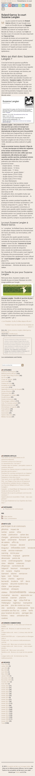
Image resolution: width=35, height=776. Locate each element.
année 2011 (5, 713)
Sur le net (4, 377)
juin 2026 (4, 668)
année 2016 (5, 703)
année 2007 (5, 721)
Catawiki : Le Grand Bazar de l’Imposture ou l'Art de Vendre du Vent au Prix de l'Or (17, 490)
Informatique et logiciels (9, 407)
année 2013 (5, 709)
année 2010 (5, 715)
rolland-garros (26, 330)
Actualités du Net (6, 385)
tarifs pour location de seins (17, 611)
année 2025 (5, 686)
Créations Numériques (8, 371)
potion (11, 532)
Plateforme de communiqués (14, 509)
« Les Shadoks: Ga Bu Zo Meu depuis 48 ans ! (16, 321)
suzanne (14, 330)
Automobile (5, 413)
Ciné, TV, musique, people (9, 403)
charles (11, 578)
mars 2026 (4, 674)
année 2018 (5, 699)
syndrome (11, 608)
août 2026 (4, 664)
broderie (14, 581)
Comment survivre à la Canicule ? (11, 461)
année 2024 (5, 688)
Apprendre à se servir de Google (11, 389)
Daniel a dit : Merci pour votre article (12, 650)
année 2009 (5, 717)
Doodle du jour (11, 1)
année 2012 (5, 711)
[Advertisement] (17, 435)
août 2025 (4, 684)
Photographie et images (8, 395)
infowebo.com (18, 547)
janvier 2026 (5, 676)
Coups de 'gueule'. (7, 379)
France (3, 332)
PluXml (17, 772)
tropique (16, 555)
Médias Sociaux (6, 417)
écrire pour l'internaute (10, 554)
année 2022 (5, 692)
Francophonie (5, 409)
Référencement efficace (8, 373)
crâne (23, 610)
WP (21, 581)
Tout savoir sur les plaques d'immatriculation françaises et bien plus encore (15, 476)
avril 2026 (4, 672)
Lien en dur (4, 381)
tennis (9, 330)
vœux (12, 615)
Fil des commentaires (10, 518)
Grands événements (7, 399)
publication (13, 534)
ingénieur (17, 603)
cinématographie (15, 560)
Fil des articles (7, 516)
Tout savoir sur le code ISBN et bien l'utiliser (15, 479)
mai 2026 (4, 670)
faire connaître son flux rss (17, 609)
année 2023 (5, 690)
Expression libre (6, 393)
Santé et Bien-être (6, 415)
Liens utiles (5, 387)
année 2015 (5, 705)
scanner (13, 597)
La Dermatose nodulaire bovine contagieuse (15, 483)
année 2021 (5, 694)
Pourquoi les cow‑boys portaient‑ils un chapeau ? (16, 473)
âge (15, 600)
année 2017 (5, 701)
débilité (11, 563)
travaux (13, 545)
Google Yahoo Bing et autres (10, 375)
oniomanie (12, 539)
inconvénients (18, 592)
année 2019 (5, 697)
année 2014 (5, 707)
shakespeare (22, 608)
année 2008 (5, 719)
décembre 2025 (6, 678)
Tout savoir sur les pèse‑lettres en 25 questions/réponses (12, 458)
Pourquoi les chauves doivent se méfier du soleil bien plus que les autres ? (16, 470)
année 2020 (5, 695)
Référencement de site (8, 405)
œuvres (15, 595)
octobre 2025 (5, 682)
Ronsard (22, 539)
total (3, 723)
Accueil (3, 1)
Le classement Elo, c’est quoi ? (11, 463)
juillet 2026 (5, 666)
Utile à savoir (5, 411)
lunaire (9, 571)
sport (7, 332)
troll (9, 576)
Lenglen (19, 330)
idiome (14, 573)
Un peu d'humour (6, 391)
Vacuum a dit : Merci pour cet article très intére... (16, 644)
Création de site (6, 383)
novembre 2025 (6, 680)
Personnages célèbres (8, 401)
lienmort (14, 568)
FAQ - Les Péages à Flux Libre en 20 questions (15, 481)
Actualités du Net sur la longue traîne (18, 766)
